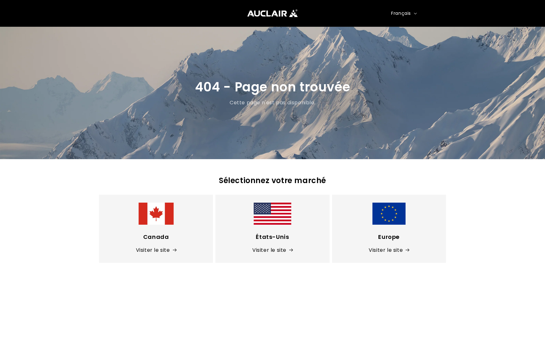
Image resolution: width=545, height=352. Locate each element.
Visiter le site (153, 250)
